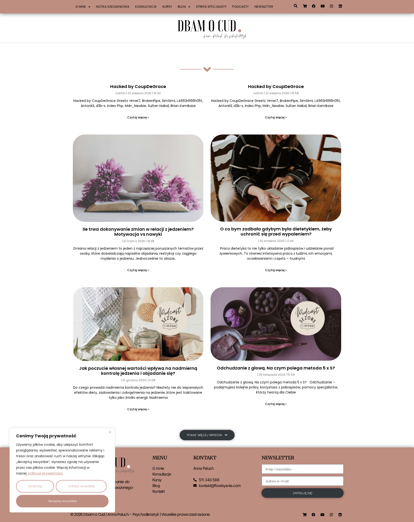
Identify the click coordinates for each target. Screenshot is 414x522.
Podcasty (240, 6)
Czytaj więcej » (138, 117)
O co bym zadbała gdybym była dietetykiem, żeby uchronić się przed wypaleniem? (276, 231)
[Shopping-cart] (305, 6)
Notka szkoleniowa (112, 6)
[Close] (110, 432)
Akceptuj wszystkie (62, 501)
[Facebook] (313, 6)
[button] (295, 6)
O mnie (80, 6)
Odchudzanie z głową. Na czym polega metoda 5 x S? (276, 368)
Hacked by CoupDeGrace (138, 86)
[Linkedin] (340, 6)
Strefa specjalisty (211, 6)
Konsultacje (146, 6)
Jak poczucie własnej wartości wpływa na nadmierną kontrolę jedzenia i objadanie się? (138, 370)
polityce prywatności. (45, 473)
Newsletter (263, 6)
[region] (62, 470)
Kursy (167, 6)
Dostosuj (35, 486)
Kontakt (158, 491)
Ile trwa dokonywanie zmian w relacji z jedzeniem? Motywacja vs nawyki (138, 231)
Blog (182, 6)
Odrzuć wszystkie (81, 486)
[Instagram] (331, 6)
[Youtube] (322, 6)
